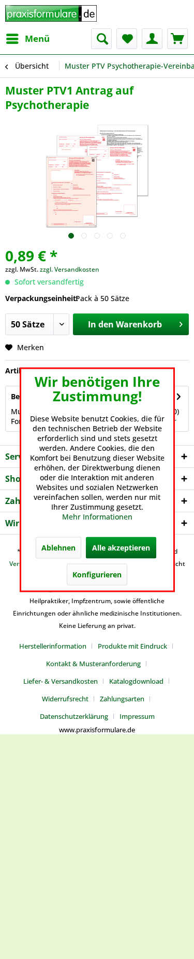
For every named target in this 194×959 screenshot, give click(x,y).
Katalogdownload (136, 681)
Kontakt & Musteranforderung (93, 663)
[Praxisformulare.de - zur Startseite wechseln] (51, 14)
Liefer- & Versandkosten (60, 681)
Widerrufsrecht (65, 698)
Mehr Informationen (97, 516)
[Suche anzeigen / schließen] (101, 38)
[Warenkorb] (177, 38)
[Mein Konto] (152, 38)
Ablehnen (58, 547)
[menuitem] (27, 38)
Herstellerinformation (52, 646)
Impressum (137, 716)
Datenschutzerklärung (74, 716)
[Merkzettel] (126, 38)
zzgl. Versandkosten (69, 269)
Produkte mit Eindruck (132, 646)
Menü (37, 38)
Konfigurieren (97, 574)
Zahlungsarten (122, 698)
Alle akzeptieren (121, 547)
